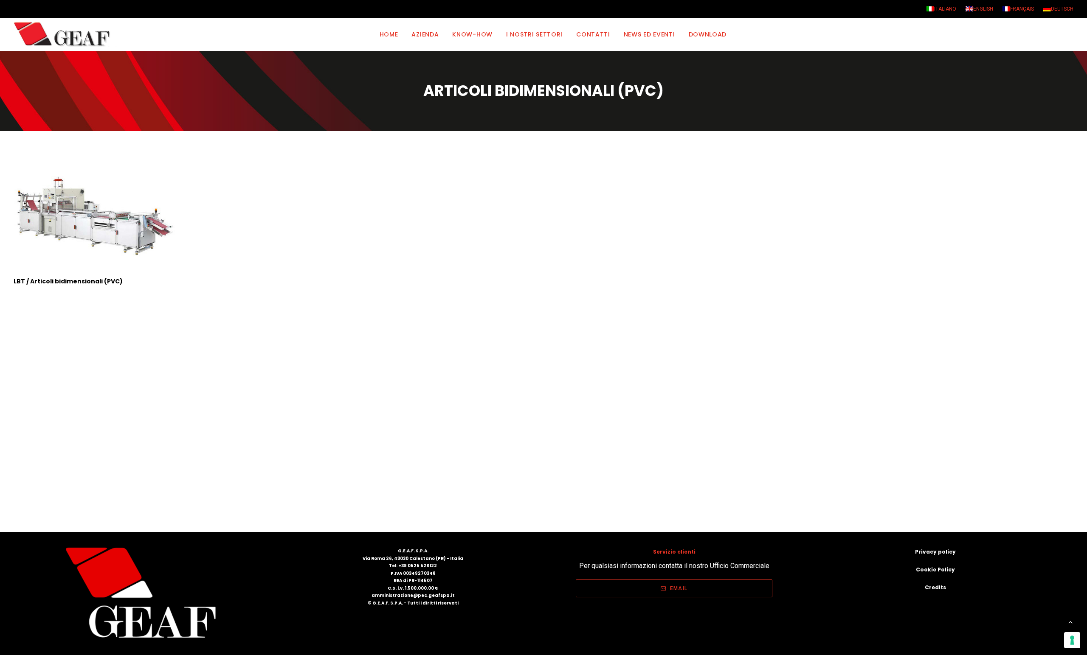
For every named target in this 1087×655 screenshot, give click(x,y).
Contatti (593, 34)
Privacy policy (935, 551)
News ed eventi (649, 34)
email (678, 588)
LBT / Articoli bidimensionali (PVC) (68, 281)
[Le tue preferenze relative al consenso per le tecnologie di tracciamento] (1072, 640)
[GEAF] (66, 34)
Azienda (425, 34)
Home (389, 34)
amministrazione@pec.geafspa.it (413, 595)
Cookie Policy (935, 569)
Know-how (472, 34)
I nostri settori (534, 34)
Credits (935, 587)
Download (708, 34)
